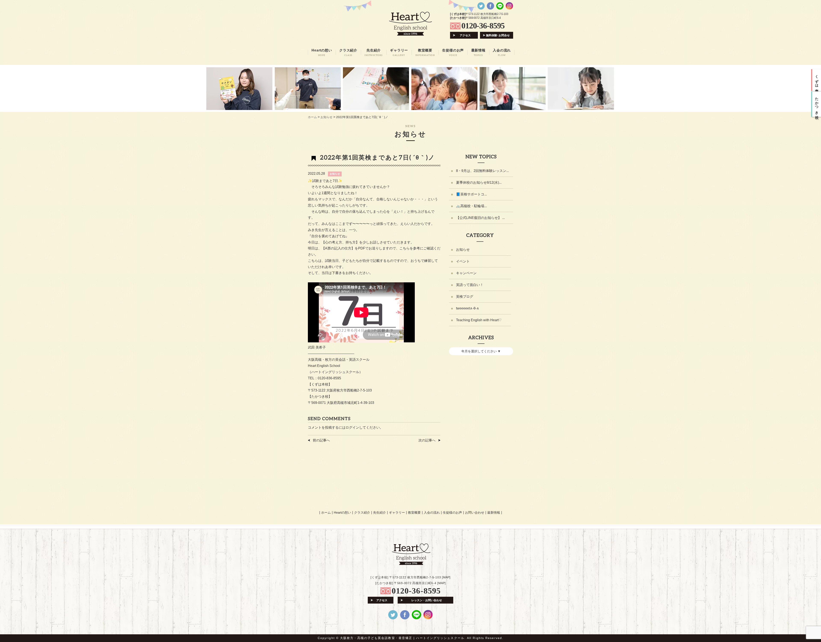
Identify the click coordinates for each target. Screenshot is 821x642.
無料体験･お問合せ (498, 35)
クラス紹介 (362, 512)
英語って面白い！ (469, 285)
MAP (446, 577)
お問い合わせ (474, 512)
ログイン (352, 427)
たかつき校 (817, 104)
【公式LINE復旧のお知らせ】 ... (480, 218)
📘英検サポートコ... (471, 194)
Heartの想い (342, 512)
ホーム (326, 512)
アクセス (465, 35)
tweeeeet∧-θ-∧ (467, 308)
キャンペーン (466, 273)
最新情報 (493, 512)
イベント (463, 261)
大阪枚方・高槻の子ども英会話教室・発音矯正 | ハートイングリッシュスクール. (403, 638)
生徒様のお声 (452, 512)
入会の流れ (432, 512)
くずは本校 (817, 80)
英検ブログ (464, 296)
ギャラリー (397, 512)
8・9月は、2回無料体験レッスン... (482, 171)
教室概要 (414, 512)
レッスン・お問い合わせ (426, 600)
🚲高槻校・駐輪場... (471, 206)
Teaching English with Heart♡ (479, 320)
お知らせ (335, 173)
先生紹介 (379, 512)
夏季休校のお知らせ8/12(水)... (479, 182)
